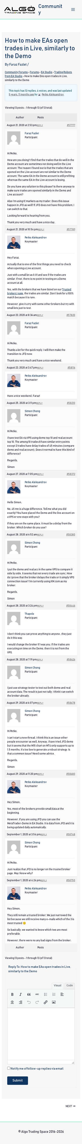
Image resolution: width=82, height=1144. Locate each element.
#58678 (70, 703)
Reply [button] (40, 125)
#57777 (71, 125)
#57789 (71, 229)
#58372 (71, 474)
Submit (17, 1080)
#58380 (70, 534)
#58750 (70, 880)
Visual (57, 985)
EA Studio (46, 72)
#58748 (70, 834)
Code (69, 985)
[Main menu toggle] (73, 9)
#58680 (70, 774)
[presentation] (12, 994)
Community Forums (16, 72)
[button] (12, 994)
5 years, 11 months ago (21, 94)
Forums (34, 72)
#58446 (70, 605)
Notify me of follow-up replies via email (36, 1068)
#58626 (71, 659)
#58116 (71, 367)
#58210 (71, 403)
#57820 (70, 315)
